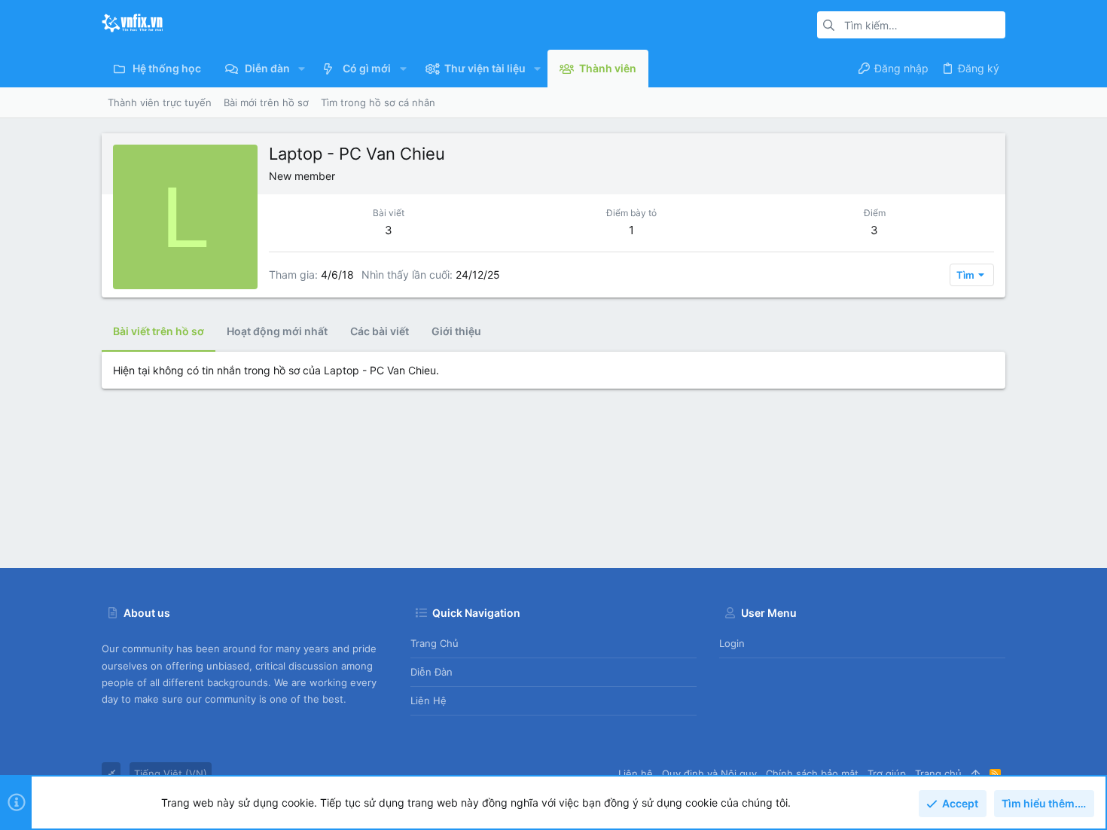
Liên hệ (428, 700)
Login (732, 643)
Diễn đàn (431, 672)
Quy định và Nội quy (709, 773)
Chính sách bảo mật (812, 773)
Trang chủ (434, 643)
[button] (301, 68)
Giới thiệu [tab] (456, 331)
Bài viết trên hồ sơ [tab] (158, 331)
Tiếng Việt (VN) (170, 773)
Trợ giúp (887, 773)
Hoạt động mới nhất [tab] (277, 331)
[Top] (975, 773)
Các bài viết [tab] (379, 331)
